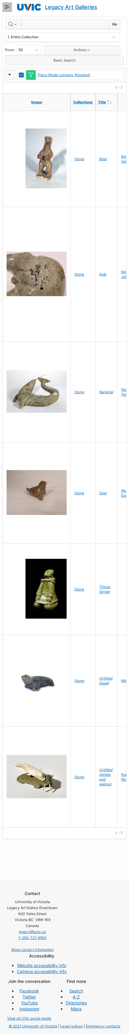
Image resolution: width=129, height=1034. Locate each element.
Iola (124, 161)
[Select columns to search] (13, 24)
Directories (76, 1002)
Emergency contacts (103, 1026)
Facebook (29, 990)
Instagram (29, 1008)
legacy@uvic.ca (32, 931)
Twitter (29, 996)
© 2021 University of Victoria (33, 1026)
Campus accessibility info (42, 971)
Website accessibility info (41, 965)
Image (36, 102)
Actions (80, 50)
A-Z (76, 996)
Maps (76, 1008)
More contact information (32, 949)
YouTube (29, 1002)
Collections (83, 102)
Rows (9, 50)
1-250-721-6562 (32, 937)
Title (107, 102)
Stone (79, 159)
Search (76, 990)
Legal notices (71, 1026)
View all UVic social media (29, 1018)
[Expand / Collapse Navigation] (7, 7)
